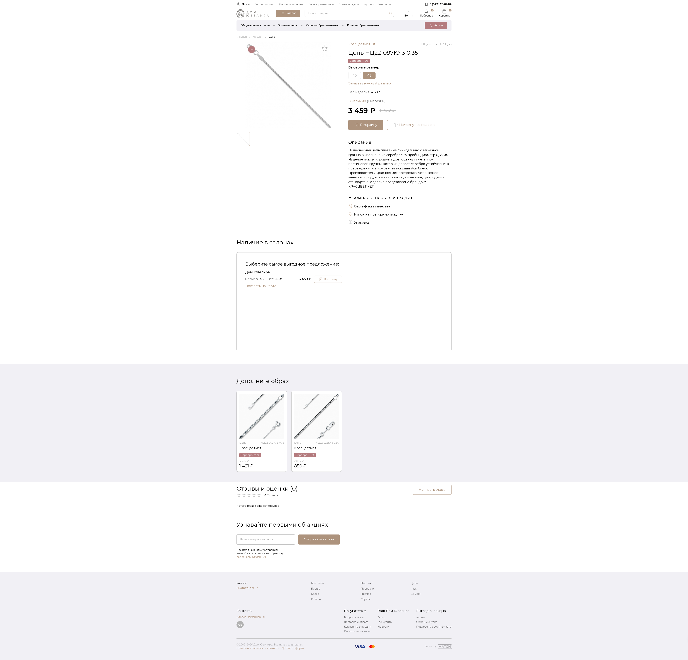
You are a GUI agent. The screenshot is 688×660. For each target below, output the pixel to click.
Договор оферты (293, 648)
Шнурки (416, 593)
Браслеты (317, 583)
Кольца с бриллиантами (363, 25)
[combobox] (349, 13)
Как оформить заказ (321, 4)
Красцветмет (250, 448)
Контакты (384, 4)
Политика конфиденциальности (257, 648)
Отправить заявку (319, 539)
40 (354, 75)
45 (369, 75)
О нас (381, 617)
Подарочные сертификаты (434, 626)
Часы (414, 588)
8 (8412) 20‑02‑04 (441, 4)
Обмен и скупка (348, 4)
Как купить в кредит (357, 626)
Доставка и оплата (291, 4)
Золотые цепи (287, 25)
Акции (420, 617)
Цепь (242, 442)
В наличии (366, 101)
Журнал (369, 4)
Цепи (414, 583)
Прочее (366, 593)
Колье (315, 593)
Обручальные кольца (255, 25)
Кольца (316, 599)
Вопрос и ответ (264, 4)
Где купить (385, 622)
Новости (383, 626)
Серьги (366, 599)
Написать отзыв (432, 490)
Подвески (367, 588)
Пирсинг (367, 583)
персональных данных (251, 557)
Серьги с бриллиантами (322, 25)
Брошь (315, 588)
